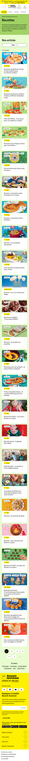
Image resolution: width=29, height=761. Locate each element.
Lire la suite (6, 718)
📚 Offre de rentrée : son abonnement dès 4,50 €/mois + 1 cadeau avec (14, 1)
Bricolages (5, 666)
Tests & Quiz (21, 668)
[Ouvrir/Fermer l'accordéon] (25, 732)
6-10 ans (16, 12)
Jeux (14, 668)
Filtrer (13, 45)
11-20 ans (23, 12)
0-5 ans (10, 12)
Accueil (3, 16)
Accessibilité (4, 758)
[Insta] (4, 689)
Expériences (8, 668)
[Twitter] (21, 689)
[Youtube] (15, 689)
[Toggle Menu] (4, 7)
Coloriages (13, 666)
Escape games (22, 666)
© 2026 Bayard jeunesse (7, 756)
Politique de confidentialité (8, 754)
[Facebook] (10, 689)
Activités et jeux (9, 16)
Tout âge (4, 12)
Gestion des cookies (6, 752)
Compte (25, 8)
